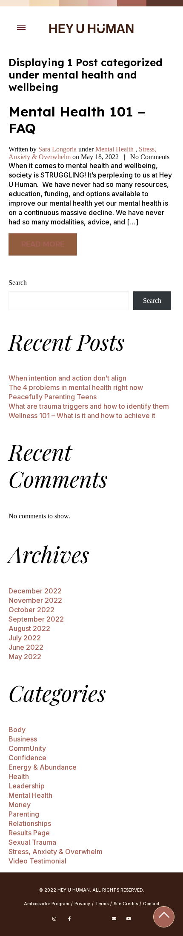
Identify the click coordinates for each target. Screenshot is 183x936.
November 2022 (35, 600)
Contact (151, 903)
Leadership (27, 786)
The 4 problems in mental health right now (76, 387)
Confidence (27, 757)
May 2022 (25, 656)
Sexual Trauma (32, 842)
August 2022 (29, 628)
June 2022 (26, 647)
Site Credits (126, 903)
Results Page (29, 832)
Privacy (82, 903)
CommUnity (27, 748)
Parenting (24, 814)
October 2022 (31, 609)
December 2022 (35, 591)
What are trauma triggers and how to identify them (89, 406)
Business (23, 739)
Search (18, 282)
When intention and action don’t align (67, 378)
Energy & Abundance (43, 767)
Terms (102, 903)
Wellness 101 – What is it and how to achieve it (82, 415)
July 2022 (25, 638)
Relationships (30, 823)
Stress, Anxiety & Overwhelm (56, 851)
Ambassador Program (46, 903)
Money (20, 804)
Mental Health (114, 149)
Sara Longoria (58, 149)
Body (17, 729)
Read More (42, 244)
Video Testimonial (37, 861)
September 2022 (36, 619)
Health (19, 776)
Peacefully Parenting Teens (53, 396)
